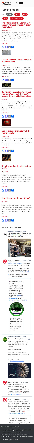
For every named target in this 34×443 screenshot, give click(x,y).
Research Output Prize (17, 18)
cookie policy (17, 432)
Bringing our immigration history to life (16, 167)
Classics (17, 14)
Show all (9, 14)
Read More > (5, 44)
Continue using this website (10, 439)
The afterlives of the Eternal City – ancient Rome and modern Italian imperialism (17, 24)
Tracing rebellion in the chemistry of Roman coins (16, 60)
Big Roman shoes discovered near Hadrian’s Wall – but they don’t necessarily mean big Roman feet (16, 94)
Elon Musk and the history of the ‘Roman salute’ (16, 132)
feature (5, 18)
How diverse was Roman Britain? (16, 198)
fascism (25, 14)
